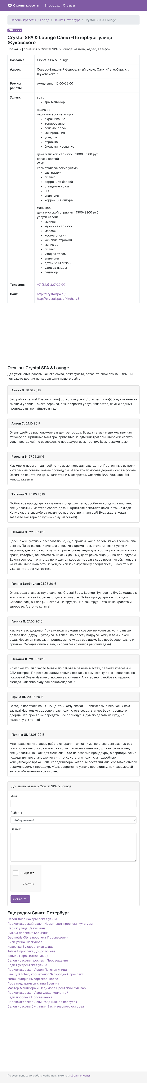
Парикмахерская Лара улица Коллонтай (37, 992)
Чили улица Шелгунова (24, 942)
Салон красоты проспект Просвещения (37, 960)
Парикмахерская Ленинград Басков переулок (42, 1002)
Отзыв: (16, 829)
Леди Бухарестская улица (27, 965)
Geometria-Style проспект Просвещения (37, 937)
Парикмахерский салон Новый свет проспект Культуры (50, 923)
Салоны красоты (26, 5)
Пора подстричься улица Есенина (33, 983)
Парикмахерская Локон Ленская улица (37, 969)
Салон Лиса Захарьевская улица (32, 919)
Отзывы (69, 5)
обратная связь (80, 1075)
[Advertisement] (73, 334)
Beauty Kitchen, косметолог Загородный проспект (45, 974)
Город (44, 20)
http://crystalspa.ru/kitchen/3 (58, 299)
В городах (52, 5)
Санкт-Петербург (67, 20)
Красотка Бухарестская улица (30, 946)
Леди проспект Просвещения (29, 997)
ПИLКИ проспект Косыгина (27, 933)
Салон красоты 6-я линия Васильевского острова (45, 1006)
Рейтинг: (17, 813)
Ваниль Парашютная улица (27, 956)
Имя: (14, 796)
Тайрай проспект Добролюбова (31, 951)
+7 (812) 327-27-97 (51, 285)
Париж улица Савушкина (26, 928)
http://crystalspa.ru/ (51, 294)
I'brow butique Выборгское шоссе (32, 979)
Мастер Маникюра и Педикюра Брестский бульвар (46, 988)
